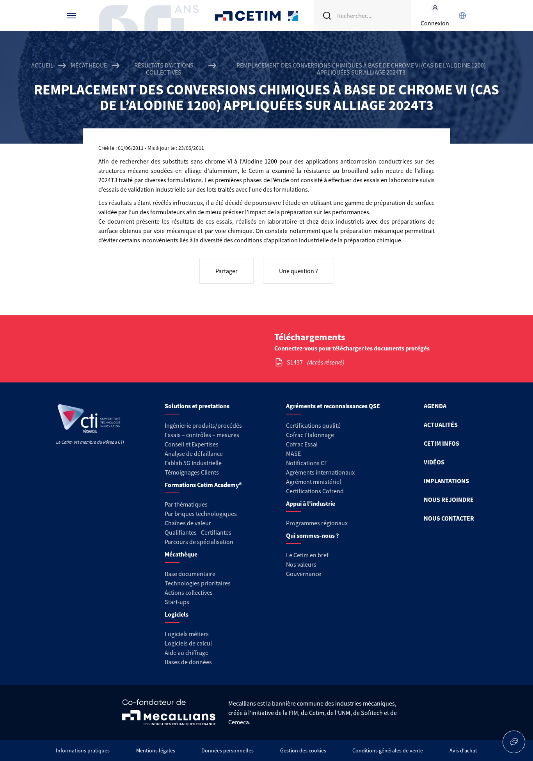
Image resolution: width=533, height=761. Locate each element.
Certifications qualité (313, 425)
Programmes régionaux (317, 523)
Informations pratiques (83, 750)
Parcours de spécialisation (199, 542)
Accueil (42, 65)
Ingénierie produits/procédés (203, 425)
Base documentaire (190, 574)
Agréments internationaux (320, 472)
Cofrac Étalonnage (310, 435)
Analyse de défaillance (194, 453)
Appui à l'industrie (310, 503)
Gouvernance (303, 574)
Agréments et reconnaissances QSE (333, 406)
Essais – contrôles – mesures (202, 435)
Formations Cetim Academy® (203, 485)
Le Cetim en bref (307, 555)
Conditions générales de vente (387, 750)
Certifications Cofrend (315, 491)
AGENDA (435, 406)
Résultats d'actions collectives (164, 69)
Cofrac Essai (302, 444)
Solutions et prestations (197, 406)
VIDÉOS (434, 462)
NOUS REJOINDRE (449, 499)
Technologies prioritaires (198, 583)
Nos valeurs (301, 564)
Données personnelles (227, 750)
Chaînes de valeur (188, 523)
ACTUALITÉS (441, 425)
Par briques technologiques (201, 513)
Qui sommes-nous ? (312, 535)
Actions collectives (189, 592)
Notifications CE (306, 463)
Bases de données (188, 662)
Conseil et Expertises (192, 444)
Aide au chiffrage (186, 652)
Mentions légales (155, 750)
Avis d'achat (463, 750)
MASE (293, 453)
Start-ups (177, 602)
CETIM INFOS (441, 443)
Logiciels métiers (187, 634)
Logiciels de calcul (188, 643)
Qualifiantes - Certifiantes (198, 532)
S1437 (295, 362)
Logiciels (176, 614)
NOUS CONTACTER (449, 518)
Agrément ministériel (313, 481)
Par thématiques (186, 504)
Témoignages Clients (192, 472)
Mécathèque (89, 65)
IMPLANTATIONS (446, 481)
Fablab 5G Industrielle (193, 463)
